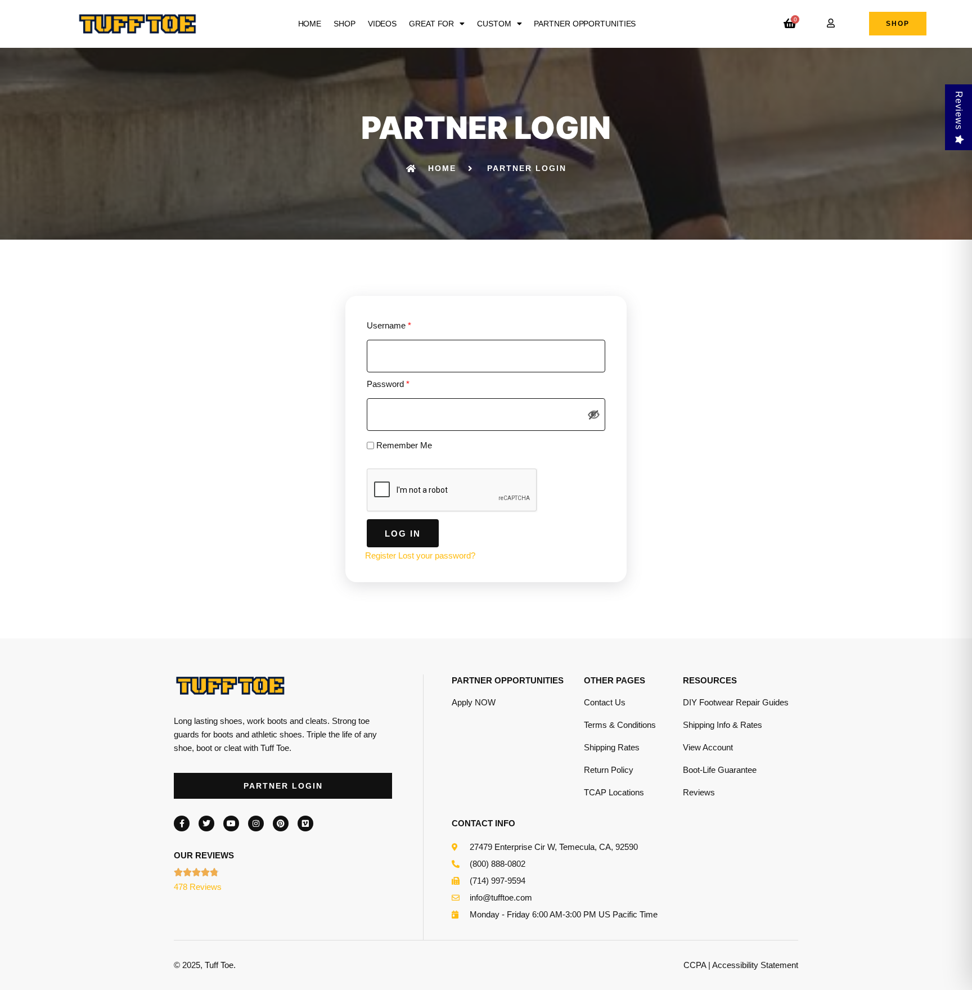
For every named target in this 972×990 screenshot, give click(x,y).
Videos (382, 23)
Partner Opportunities (585, 23)
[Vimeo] (305, 823)
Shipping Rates (612, 747)
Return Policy (608, 770)
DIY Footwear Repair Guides (736, 702)
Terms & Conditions (620, 725)
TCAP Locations (614, 792)
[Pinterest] (281, 823)
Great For (431, 23)
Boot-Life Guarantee (720, 770)
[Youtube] (231, 823)
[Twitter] (206, 823)
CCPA (694, 965)
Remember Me (403, 445)
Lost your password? (436, 555)
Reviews (699, 792)
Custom (494, 23)
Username (389, 325)
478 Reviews (198, 887)
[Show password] (594, 414)
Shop (345, 23)
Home (310, 23)
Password (388, 384)
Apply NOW (474, 702)
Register (380, 555)
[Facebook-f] (182, 823)
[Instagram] (256, 823)
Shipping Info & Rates (722, 725)
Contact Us (605, 702)
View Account (708, 747)
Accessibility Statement (755, 965)
